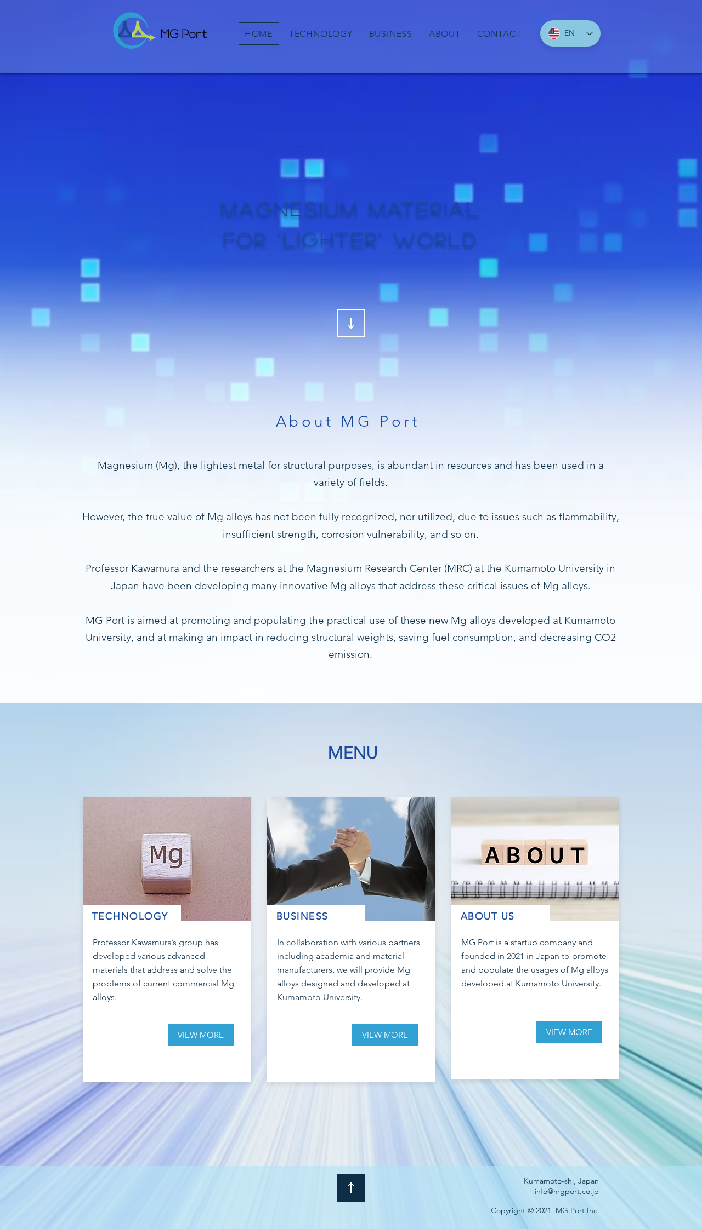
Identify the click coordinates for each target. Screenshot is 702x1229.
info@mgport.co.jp (567, 1191)
